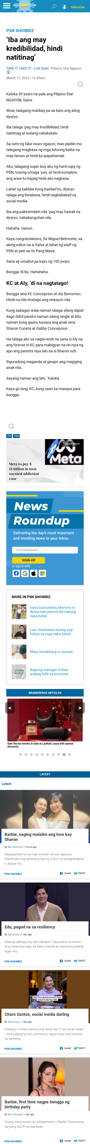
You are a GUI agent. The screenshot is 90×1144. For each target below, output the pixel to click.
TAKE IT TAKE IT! (18, 68)
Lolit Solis (41, 68)
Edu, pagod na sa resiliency (30, 926)
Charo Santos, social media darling (37, 1014)
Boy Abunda (15, 846)
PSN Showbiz (20, 30)
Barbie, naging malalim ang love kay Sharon (38, 837)
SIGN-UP (28, 560)
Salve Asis (13, 934)
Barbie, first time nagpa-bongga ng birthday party (37, 1104)
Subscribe (78, 7)
